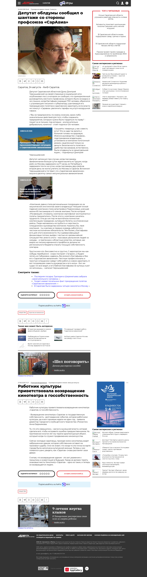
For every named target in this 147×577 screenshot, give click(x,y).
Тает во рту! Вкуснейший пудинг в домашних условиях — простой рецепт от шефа (114, 76)
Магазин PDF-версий (84, 535)
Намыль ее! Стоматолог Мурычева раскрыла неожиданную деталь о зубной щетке (114, 83)
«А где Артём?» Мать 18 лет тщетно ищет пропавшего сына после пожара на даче (114, 68)
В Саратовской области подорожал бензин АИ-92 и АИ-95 (111, 45)
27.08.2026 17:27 (23, 383)
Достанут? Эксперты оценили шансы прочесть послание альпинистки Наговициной (115, 441)
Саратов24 (22, 76)
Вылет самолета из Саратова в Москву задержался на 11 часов (39, 344)
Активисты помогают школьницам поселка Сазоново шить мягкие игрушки (110, 26)
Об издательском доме (44, 535)
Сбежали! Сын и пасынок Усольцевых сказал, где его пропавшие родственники (115, 449)
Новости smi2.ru (25, 376)
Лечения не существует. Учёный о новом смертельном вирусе (114, 105)
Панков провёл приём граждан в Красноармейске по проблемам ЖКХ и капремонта (111, 54)
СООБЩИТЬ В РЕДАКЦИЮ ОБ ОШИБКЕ (48, 537)
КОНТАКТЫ (59, 535)
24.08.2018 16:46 (23, 9)
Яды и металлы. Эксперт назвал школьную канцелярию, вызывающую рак (113, 464)
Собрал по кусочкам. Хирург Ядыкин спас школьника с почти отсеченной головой (115, 91)
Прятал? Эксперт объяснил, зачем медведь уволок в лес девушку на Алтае (114, 472)
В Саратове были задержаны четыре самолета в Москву (61, 286)
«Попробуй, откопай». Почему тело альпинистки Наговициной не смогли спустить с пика (115, 457)
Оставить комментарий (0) (73, 295)
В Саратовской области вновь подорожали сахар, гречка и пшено (111, 35)
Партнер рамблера (56, 568)
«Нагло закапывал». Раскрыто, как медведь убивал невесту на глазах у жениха (115, 98)
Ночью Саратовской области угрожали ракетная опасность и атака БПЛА (111, 17)
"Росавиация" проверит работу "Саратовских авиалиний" (75, 330)
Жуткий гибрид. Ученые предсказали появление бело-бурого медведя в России (115, 434)
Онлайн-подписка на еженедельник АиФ (109, 535)
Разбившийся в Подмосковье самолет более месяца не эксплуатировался (38, 338)
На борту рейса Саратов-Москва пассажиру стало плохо (76, 337)
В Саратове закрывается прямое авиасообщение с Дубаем (39, 330)
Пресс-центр (70, 535)
